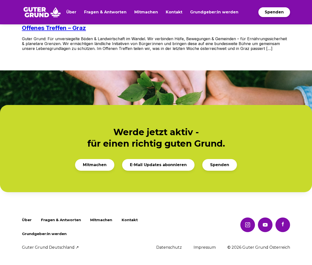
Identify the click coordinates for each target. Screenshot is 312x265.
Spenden (274, 12)
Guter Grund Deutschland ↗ (50, 247)
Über (71, 12)
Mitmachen (146, 12)
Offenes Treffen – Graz (54, 27)
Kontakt (174, 12)
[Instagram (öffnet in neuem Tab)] (247, 225)
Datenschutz (169, 247)
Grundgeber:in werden (214, 12)
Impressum (205, 247)
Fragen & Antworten (105, 12)
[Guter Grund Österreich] (42, 12)
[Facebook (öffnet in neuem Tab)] (282, 225)
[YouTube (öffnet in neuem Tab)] (265, 225)
